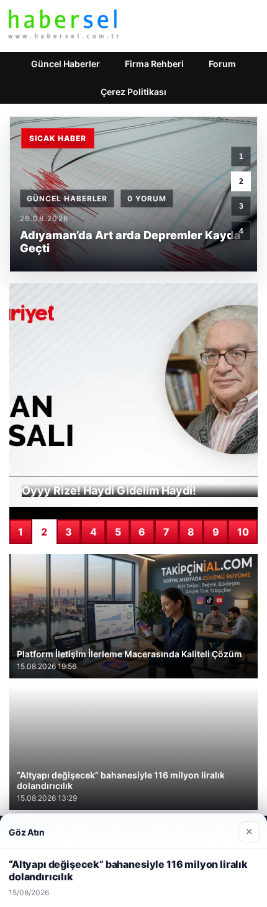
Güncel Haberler (65, 63)
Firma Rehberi (154, 63)
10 (243, 532)
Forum (222, 63)
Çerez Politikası (133, 91)
